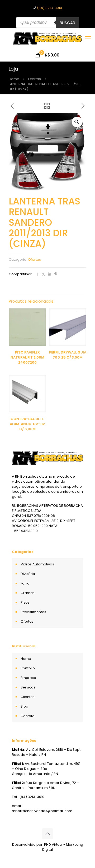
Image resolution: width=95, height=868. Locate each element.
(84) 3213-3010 (49, 7)
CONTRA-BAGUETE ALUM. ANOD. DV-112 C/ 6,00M (27, 423)
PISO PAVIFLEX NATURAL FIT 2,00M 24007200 (27, 357)
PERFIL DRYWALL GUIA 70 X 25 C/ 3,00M (67, 355)
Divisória (28, 573)
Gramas (28, 592)
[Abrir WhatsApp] (82, 855)
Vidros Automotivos (37, 564)
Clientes (28, 696)
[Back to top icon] (47, 833)
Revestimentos (33, 611)
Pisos (25, 602)
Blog (24, 706)
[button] (77, 122)
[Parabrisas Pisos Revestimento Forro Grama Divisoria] (47, 38)
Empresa (28, 677)
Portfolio (28, 668)
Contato (28, 715)
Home (14, 78)
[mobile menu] (87, 38)
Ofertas (34, 78)
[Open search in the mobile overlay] (47, 22)
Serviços (28, 687)
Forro (25, 583)
